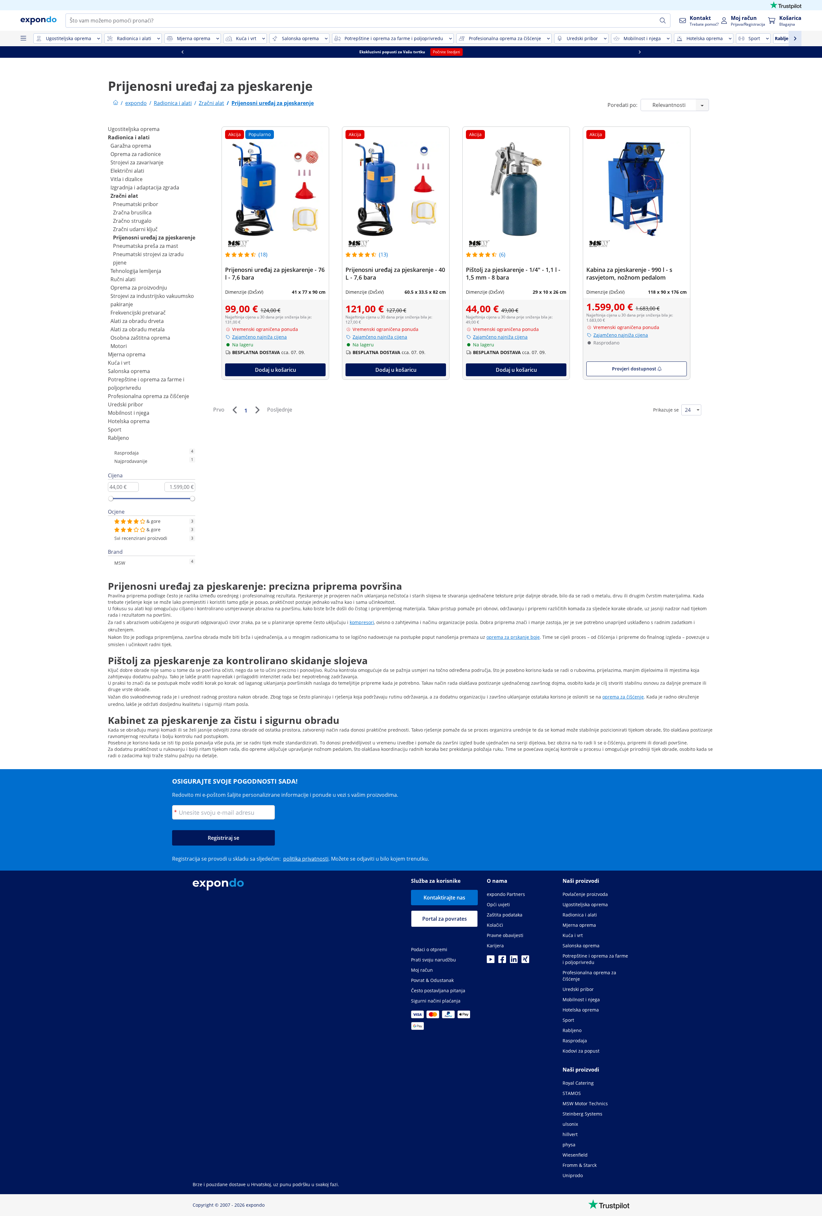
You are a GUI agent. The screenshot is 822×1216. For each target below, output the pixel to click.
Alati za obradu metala (137, 329)
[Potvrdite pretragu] (662, 20)
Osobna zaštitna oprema (140, 337)
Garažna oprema (130, 145)
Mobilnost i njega (128, 412)
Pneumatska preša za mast (145, 245)
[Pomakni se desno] (639, 52)
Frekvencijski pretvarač (138, 312)
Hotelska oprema (129, 421)
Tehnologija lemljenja (135, 270)
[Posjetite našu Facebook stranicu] (502, 961)
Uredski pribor (125, 404)
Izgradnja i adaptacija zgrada (144, 187)
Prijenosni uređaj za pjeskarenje (154, 237)
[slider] (111, 498)
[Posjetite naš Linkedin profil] (514, 961)
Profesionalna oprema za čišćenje (148, 396)
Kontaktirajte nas (444, 897)
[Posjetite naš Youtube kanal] (490, 961)
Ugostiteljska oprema (134, 129)
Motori (118, 346)
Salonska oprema (129, 371)
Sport (114, 429)
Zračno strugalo (132, 220)
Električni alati (127, 170)
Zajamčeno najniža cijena (259, 337)
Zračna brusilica (132, 212)
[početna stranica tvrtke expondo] (115, 103)
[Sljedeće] (257, 410)
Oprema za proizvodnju (138, 287)
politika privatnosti (305, 858)
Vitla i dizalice (126, 179)
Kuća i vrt (119, 362)
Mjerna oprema (126, 354)
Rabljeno (118, 437)
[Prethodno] (234, 410)
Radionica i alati (129, 137)
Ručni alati (123, 279)
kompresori (362, 622)
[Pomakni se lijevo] (182, 52)
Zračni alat (124, 195)
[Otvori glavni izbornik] (23, 38)
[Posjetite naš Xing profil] (525, 961)
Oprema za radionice (135, 154)
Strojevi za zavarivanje (136, 162)
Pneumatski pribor (135, 204)
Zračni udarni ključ (135, 229)
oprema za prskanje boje (513, 637)
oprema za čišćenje (623, 697)
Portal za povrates (444, 918)
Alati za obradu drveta (137, 321)
